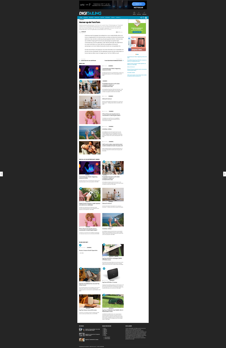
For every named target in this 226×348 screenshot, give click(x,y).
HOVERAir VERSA (107, 129)
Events (113, 17)
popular (139, 14)
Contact (118, 17)
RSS (138, 54)
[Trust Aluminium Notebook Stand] (224, 174)
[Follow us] (141, 17)
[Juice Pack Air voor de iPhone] (1, 174)
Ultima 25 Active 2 (107, 99)
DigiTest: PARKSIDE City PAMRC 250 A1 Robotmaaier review (112, 310)
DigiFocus (97, 17)
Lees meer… (118, 91)
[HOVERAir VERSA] (90, 132)
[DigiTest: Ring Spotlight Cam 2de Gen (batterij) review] (81, 329)
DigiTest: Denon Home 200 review (88, 310)
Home (81, 17)
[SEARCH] (143, 17)
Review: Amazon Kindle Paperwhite (88, 250)
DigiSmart (107, 17)
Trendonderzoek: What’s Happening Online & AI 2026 (111, 69)
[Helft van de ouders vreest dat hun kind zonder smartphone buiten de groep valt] (90, 147)
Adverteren (107, 338)
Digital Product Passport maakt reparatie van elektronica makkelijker (89, 204)
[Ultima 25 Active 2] (90, 102)
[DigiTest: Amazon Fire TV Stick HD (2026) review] (81, 334)
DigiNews (86, 17)
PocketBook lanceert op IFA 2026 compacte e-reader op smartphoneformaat (111, 85)
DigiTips (102, 17)
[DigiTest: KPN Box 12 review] (113, 274)
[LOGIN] (146, 17)
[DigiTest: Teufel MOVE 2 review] (81, 339)
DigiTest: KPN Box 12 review (109, 282)
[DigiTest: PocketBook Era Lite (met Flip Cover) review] (90, 274)
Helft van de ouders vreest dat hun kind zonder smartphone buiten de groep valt (112, 145)
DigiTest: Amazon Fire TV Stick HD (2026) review (92, 335)
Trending (81, 81)
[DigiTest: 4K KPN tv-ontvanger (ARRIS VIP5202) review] (113, 250)
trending (144, 14)
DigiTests (91, 17)
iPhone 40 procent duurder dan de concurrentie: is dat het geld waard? (111, 114)
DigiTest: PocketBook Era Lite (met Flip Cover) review (89, 284)
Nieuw (134, 14)
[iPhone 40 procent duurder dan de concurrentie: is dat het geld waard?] (90, 117)
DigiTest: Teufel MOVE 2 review (91, 339)
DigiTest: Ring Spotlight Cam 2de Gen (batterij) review (92, 330)
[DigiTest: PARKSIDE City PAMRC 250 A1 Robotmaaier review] (113, 301)
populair (104, 268)
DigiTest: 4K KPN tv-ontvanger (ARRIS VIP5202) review (112, 259)
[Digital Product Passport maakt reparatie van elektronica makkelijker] (90, 194)
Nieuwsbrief (107, 337)
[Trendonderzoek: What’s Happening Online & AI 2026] (90, 72)
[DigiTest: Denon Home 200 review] (90, 301)
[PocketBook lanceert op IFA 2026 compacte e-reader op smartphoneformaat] (90, 87)
